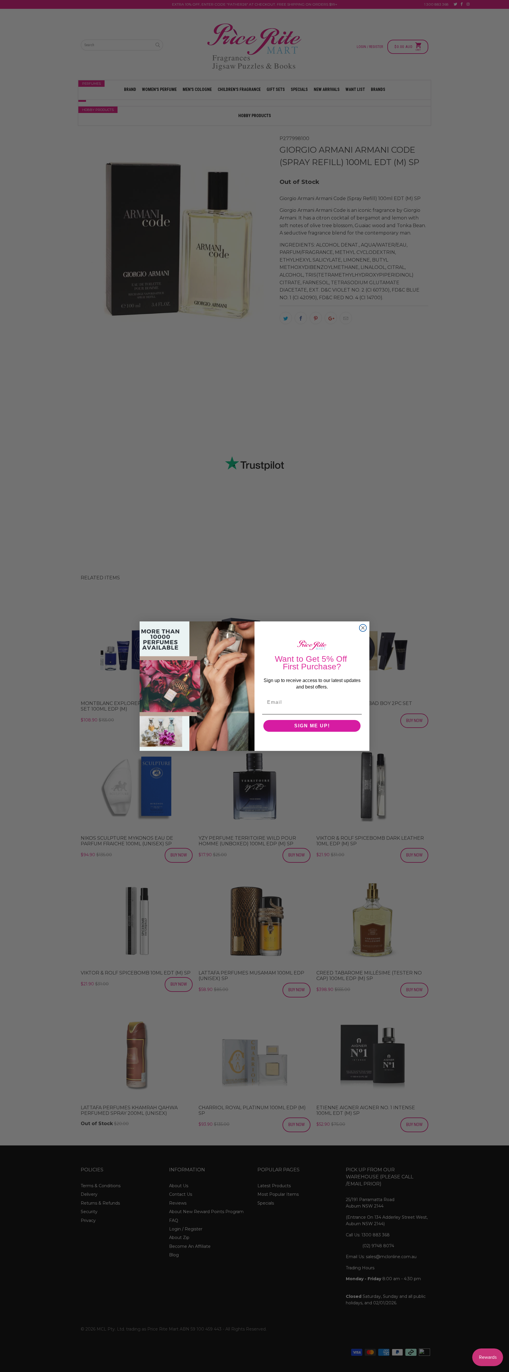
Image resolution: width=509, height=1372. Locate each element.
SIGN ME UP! (312, 725)
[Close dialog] (362, 627)
